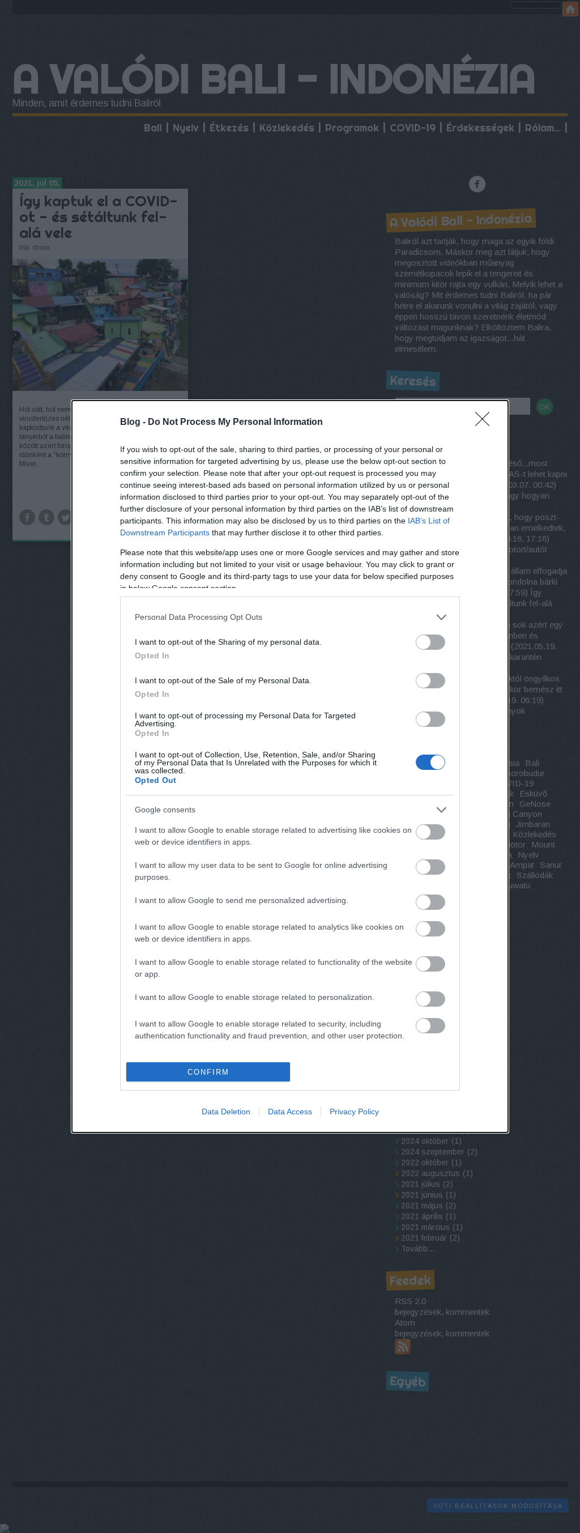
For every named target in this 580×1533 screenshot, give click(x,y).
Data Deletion (226, 1111)
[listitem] (290, 617)
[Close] (486, 422)
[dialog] (290, 767)
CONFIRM (208, 1072)
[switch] (430, 642)
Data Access (290, 1111)
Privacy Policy (354, 1111)
